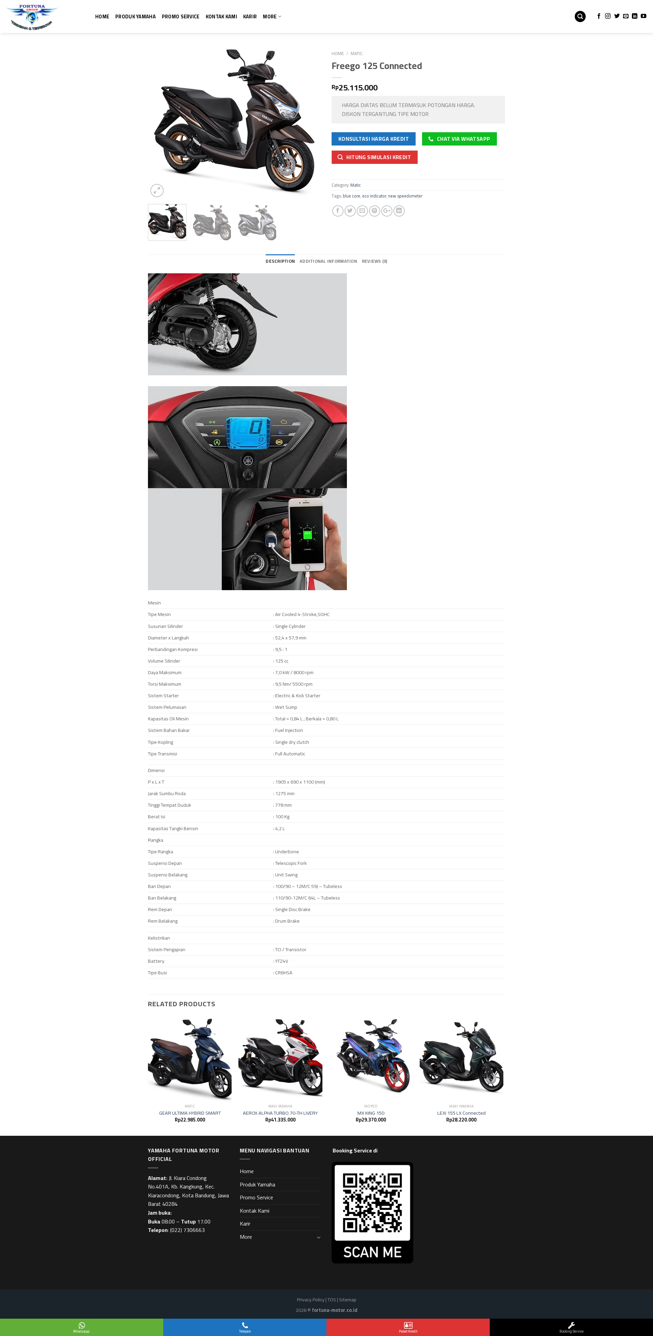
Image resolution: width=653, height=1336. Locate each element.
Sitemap (347, 1299)
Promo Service (181, 16)
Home (102, 16)
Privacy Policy (310, 1299)
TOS (332, 1299)
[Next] (309, 122)
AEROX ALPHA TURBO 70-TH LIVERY (280, 1113)
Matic (357, 53)
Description (280, 261)
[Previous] (160, 122)
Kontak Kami (221, 16)
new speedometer (405, 196)
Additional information (328, 261)
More (270, 16)
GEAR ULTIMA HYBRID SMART (190, 1113)
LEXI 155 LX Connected (461, 1113)
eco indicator (374, 196)
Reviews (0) (374, 261)
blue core (351, 196)
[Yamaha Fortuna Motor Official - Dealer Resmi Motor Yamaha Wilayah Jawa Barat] (39, 16)
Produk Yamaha (135, 16)
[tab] (280, 261)
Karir (250, 16)
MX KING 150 (370, 1113)
